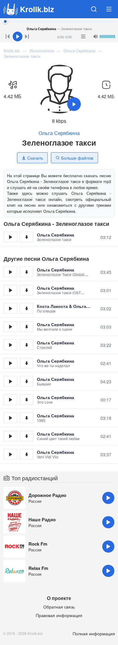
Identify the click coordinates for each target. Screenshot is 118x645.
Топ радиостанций (34, 478)
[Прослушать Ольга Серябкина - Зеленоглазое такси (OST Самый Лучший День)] (10, 290)
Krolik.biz (37, 9)
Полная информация (94, 633)
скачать (26, 237)
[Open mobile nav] (109, 9)
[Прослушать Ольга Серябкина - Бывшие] (10, 381)
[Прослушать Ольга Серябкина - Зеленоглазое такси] (10, 237)
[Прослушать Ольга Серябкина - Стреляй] (10, 345)
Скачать (35, 158)
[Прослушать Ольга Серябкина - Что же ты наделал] (10, 363)
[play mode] (83, 36)
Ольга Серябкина (59, 132)
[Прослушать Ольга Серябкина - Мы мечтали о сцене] (10, 326)
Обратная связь (59, 607)
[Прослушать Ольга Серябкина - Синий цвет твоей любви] (10, 436)
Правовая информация (59, 615)
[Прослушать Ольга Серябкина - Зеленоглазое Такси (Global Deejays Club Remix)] (10, 272)
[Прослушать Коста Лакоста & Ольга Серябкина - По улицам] (10, 308)
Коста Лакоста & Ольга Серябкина (61, 306)
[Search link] (94, 9)
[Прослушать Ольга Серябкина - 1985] (10, 417)
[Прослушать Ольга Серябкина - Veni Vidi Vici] (10, 454)
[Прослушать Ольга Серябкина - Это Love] (10, 399)
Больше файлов (77, 158)
